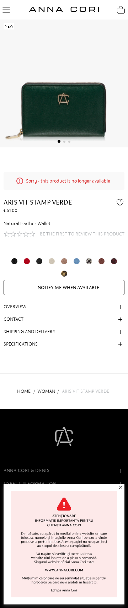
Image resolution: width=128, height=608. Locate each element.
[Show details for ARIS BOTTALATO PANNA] (52, 261)
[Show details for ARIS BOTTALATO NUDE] (64, 261)
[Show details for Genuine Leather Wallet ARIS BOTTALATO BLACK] (39, 261)
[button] (59, 141)
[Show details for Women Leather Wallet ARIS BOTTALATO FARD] (101, 261)
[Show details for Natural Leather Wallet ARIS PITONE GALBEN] (64, 274)
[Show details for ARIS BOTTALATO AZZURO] (77, 261)
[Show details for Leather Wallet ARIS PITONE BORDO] (114, 261)
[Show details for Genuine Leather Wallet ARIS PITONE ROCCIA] (89, 261)
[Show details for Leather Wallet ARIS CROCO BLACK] (14, 261)
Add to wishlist (121, 202)
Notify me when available (68, 287)
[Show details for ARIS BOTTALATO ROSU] (27, 261)
